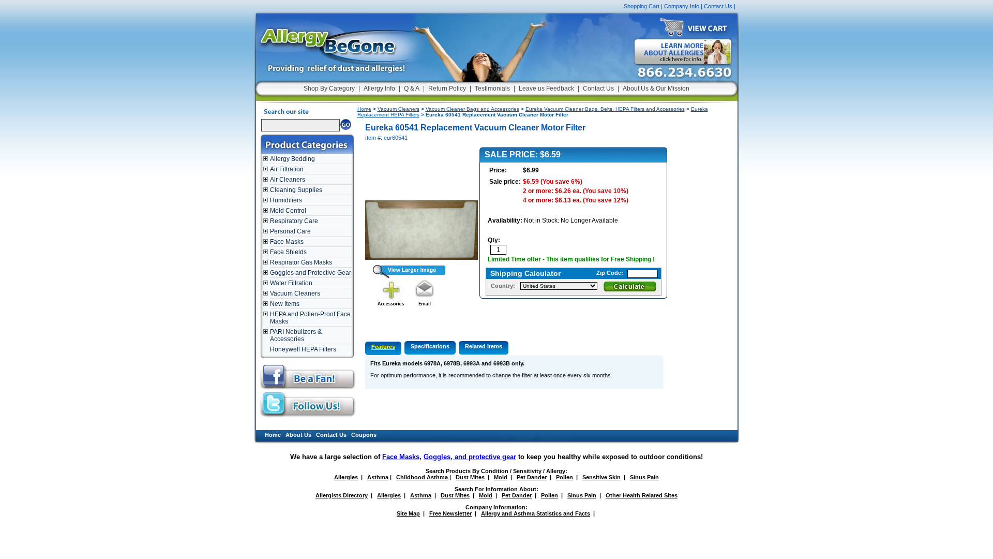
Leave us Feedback (546, 88)
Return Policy (447, 88)
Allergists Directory (341, 495)
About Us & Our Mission (656, 88)
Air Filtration (287, 169)
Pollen (564, 477)
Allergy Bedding (292, 159)
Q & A (411, 88)
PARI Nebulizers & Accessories (296, 335)
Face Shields (288, 252)
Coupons (364, 435)
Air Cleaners (287, 179)
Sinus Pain (644, 477)
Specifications (430, 346)
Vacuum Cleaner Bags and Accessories (472, 109)
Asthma (377, 477)
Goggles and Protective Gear (310, 272)
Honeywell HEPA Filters (303, 349)
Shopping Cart (641, 6)
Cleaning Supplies (296, 190)
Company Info (681, 6)
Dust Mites (470, 477)
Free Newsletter (450, 513)
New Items (284, 303)
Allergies (346, 477)
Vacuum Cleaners (295, 293)
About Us (298, 435)
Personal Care (290, 231)
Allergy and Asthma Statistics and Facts (535, 513)
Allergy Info (379, 88)
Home (364, 109)
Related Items (483, 346)
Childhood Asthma (422, 477)
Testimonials (492, 88)
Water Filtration (291, 283)
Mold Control (288, 210)
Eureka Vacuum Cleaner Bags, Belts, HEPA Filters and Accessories (605, 109)
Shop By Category (329, 88)
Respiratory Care (294, 221)
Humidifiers (286, 200)
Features (383, 347)
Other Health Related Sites (642, 495)
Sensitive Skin (601, 477)
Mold (500, 477)
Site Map (408, 513)
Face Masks (287, 241)
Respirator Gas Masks (301, 262)
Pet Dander (532, 477)
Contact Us (718, 6)
